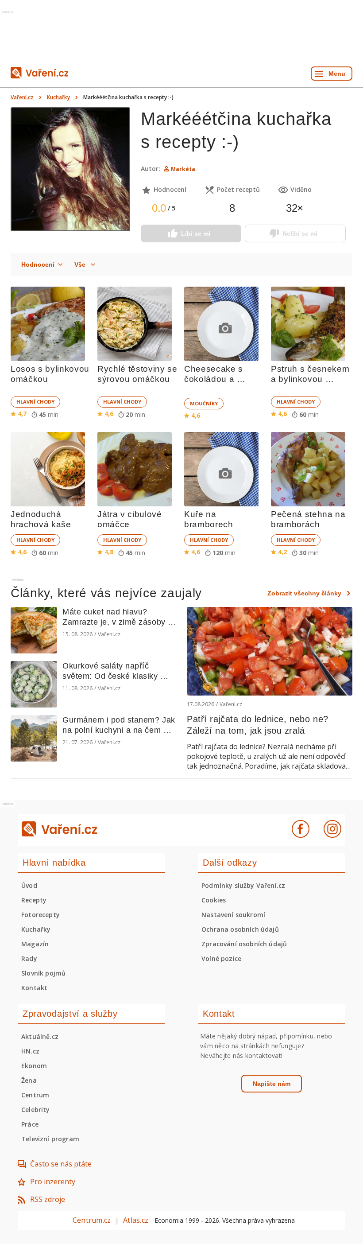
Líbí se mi (195, 233)
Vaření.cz (22, 97)
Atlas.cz (135, 1220)
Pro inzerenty (52, 1181)
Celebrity (35, 1109)
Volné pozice (221, 958)
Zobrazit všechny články (304, 593)
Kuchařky (58, 97)
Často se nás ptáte (61, 1164)
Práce (30, 1124)
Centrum (35, 1095)
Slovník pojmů (43, 973)
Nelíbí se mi (299, 233)
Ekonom (34, 1065)
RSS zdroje (47, 1199)
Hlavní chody (35, 401)
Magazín (35, 944)
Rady (29, 958)
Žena (29, 1080)
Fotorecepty (40, 914)
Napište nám (271, 1083)
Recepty (33, 900)
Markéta (183, 169)
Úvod (29, 885)
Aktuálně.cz (39, 1036)
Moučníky (204, 403)
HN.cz (30, 1051)
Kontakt (34, 988)
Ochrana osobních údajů (240, 929)
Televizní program (50, 1139)
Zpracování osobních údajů (244, 944)
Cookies (213, 900)
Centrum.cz (92, 1220)
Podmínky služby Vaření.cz (243, 885)
